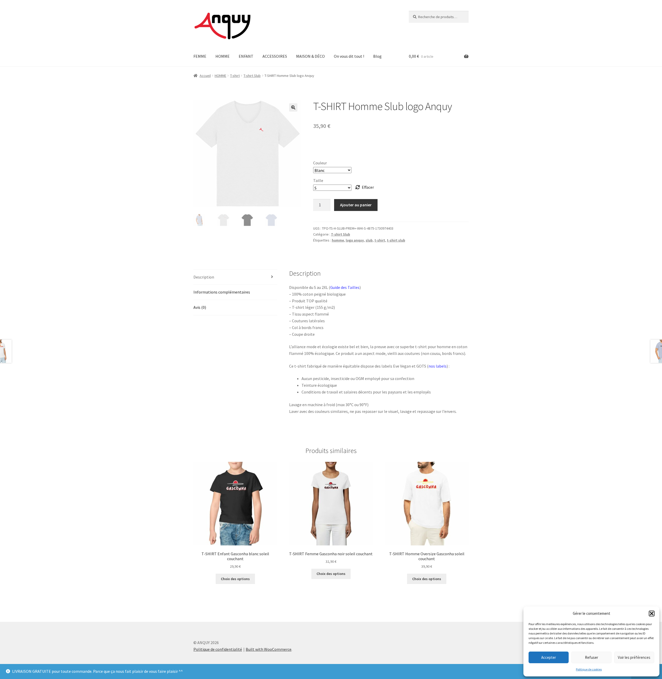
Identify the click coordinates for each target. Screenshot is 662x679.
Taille (318, 180)
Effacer (368, 187)
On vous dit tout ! (349, 56)
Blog (377, 56)
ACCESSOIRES (274, 56)
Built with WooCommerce (268, 649)
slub (369, 240)
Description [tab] (203, 277)
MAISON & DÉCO (310, 56)
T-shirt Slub (252, 75)
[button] (651, 613)
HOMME (222, 56)
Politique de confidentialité (217, 649)
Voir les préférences (634, 657)
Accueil (205, 75)
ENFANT (246, 56)
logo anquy (355, 240)
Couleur (320, 162)
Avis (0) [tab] (199, 307)
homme (338, 240)
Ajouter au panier (356, 204)
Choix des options (235, 578)
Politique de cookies (589, 669)
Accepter (548, 657)
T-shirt (235, 75)
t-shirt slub (396, 240)
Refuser (591, 657)
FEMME (199, 56)
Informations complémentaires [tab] (221, 292)
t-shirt (379, 240)
